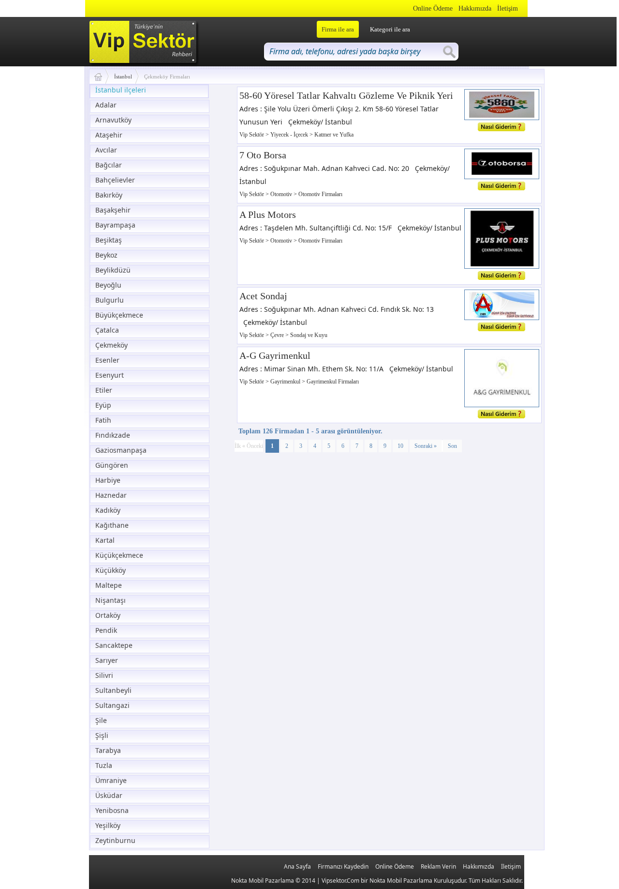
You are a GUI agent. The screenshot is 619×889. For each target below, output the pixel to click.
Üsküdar (108, 795)
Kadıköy (107, 510)
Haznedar (111, 495)
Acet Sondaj (263, 296)
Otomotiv (282, 194)
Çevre (277, 335)
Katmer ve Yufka (334, 134)
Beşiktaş (108, 240)
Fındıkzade (112, 435)
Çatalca (107, 330)
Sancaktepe (114, 645)
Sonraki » (425, 446)
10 (400, 446)
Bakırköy (108, 194)
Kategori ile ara (390, 29)
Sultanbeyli (113, 690)
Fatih (103, 420)
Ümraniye (111, 780)
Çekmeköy (111, 345)
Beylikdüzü (113, 270)
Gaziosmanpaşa (121, 450)
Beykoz (106, 255)
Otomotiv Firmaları (320, 194)
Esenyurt (109, 375)
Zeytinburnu (115, 840)
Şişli (101, 735)
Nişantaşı (110, 600)
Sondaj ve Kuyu (308, 335)
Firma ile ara (338, 29)
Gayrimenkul (286, 381)
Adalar (106, 104)
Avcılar (106, 149)
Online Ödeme (433, 8)
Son (452, 446)
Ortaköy (107, 615)
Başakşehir (113, 210)
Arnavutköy (113, 119)
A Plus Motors (267, 214)
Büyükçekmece (119, 315)
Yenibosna (112, 810)
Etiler (103, 390)
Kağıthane (112, 525)
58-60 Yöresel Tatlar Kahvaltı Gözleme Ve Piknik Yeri (346, 95)
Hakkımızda (474, 8)
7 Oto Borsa (262, 155)
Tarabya (108, 750)
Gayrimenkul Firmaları (333, 381)
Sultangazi (112, 705)
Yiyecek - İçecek (290, 134)
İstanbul (123, 76)
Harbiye (107, 480)
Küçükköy (110, 570)
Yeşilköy (107, 825)
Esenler (107, 360)
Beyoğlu (108, 285)
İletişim (507, 8)
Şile (101, 720)
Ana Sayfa (297, 866)
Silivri (104, 675)
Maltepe (108, 585)
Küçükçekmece (119, 555)
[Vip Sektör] (101, 76)
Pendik (106, 630)
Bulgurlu (109, 300)
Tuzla (103, 765)
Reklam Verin (438, 866)
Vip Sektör (252, 134)
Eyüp (103, 405)
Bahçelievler (115, 179)
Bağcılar (108, 164)
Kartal (105, 540)
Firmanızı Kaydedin (343, 866)
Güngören (111, 465)
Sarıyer (106, 660)
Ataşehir (108, 134)
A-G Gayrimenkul (274, 355)
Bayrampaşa (115, 225)
